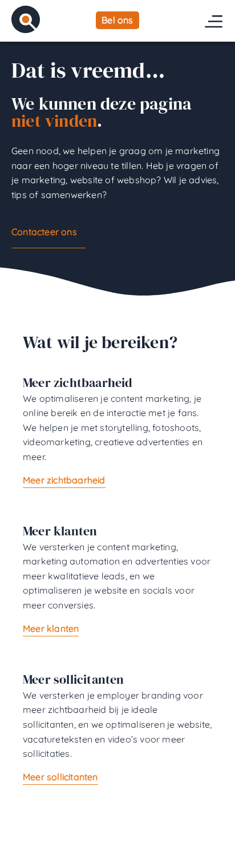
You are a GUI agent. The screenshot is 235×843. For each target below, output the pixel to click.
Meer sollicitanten (60, 777)
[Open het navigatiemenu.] (214, 21)
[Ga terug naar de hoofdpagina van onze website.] (25, 19)
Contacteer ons (44, 231)
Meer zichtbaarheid (64, 480)
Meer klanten (51, 628)
